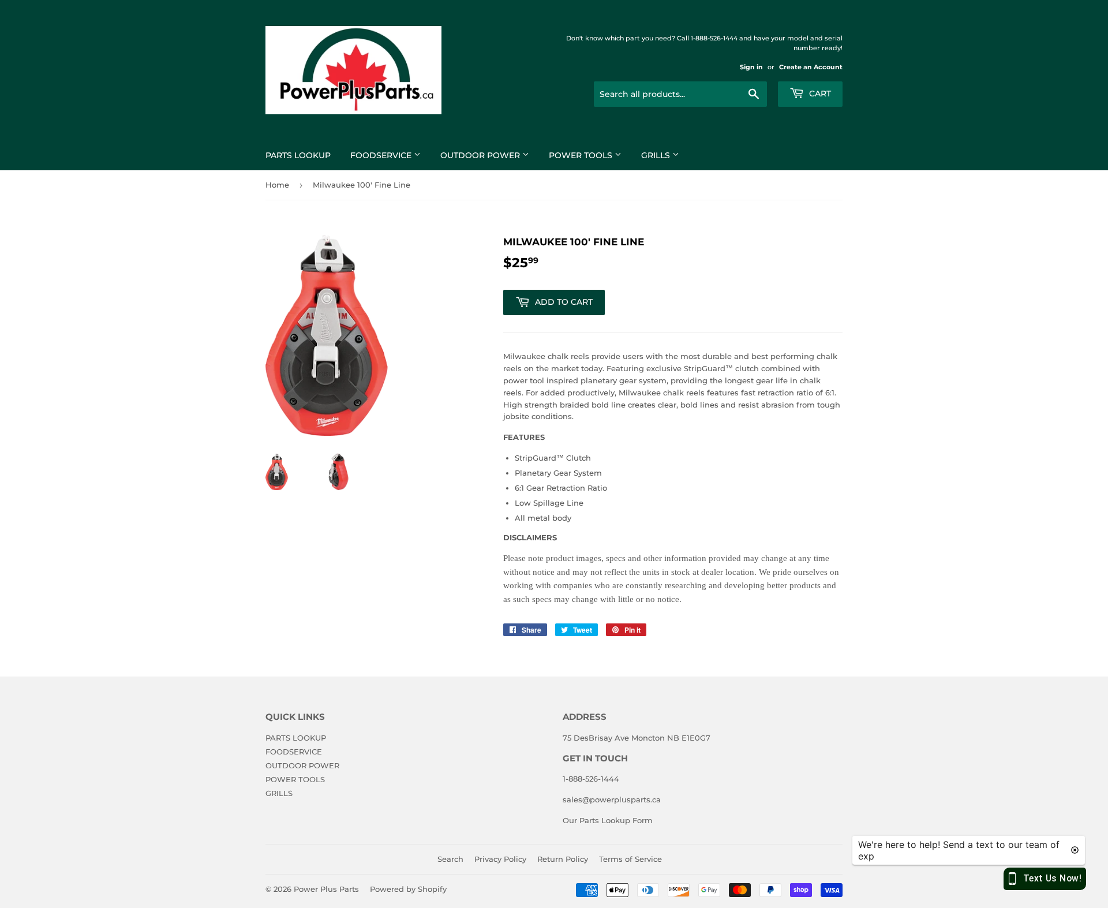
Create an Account (811, 67)
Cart (819, 93)
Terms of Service (630, 859)
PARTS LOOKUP (298, 155)
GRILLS (656, 155)
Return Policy (562, 859)
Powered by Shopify (408, 889)
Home (277, 184)
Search (450, 859)
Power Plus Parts (326, 889)
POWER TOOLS (582, 155)
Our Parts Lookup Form (608, 820)
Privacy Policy (500, 859)
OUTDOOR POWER (481, 155)
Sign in (751, 67)
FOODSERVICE (382, 155)
